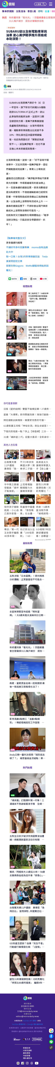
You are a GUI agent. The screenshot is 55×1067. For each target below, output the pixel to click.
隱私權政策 (27, 1058)
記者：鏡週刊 (9, 92)
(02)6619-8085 (27, 1006)
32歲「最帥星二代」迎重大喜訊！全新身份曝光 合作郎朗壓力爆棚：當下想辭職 (27, 437)
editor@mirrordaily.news (27, 1016)
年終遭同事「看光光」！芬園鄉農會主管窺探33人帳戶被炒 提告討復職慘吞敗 (32, 19)
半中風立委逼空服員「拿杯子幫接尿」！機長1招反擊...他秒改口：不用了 (11, 488)
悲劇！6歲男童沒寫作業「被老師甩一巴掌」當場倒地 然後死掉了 (43, 510)
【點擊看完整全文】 (16, 238)
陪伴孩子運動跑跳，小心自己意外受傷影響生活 (11, 510)
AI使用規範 (27, 1050)
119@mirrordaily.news (27, 1011)
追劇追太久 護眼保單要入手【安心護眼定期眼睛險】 (43, 465)
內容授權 (26, 1055)
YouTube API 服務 (29, 1020)
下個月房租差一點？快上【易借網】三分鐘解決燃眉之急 (26, 431)
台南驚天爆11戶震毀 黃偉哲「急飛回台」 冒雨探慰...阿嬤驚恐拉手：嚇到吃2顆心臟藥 (11, 465)
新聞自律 (26, 1048)
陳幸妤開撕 (8, 11)
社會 (47, 11)
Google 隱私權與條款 (35, 1024)
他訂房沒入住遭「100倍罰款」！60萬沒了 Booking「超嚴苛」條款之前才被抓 (27, 533)
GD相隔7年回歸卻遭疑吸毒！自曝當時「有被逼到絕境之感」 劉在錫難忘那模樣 (43, 533)
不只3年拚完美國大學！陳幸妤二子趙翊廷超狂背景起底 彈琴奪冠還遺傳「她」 (27, 465)
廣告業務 (26, 1053)
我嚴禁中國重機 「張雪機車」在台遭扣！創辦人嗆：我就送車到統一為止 (27, 510)
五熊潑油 (20, 11)
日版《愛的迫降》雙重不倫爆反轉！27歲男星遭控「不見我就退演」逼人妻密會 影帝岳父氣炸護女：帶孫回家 (27, 409)
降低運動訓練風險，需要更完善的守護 (24, 420)
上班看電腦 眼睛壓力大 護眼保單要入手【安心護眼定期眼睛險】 (27, 488)
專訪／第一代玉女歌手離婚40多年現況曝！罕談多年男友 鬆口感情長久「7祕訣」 (11, 533)
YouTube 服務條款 (18, 1024)
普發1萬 (32, 11)
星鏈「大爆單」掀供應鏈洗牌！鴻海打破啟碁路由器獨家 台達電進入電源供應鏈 (27, 414)
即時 (40, 11)
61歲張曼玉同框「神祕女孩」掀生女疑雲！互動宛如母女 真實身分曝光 (27, 425)
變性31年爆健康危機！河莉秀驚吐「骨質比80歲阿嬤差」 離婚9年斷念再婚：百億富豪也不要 (43, 488)
